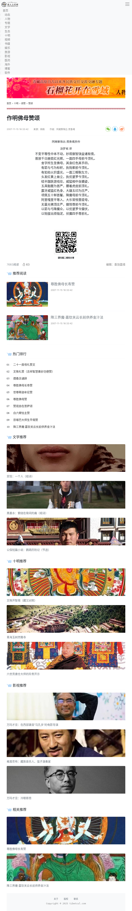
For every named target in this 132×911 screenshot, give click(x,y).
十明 (16, 103)
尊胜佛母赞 (20, 399)
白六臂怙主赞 (21, 413)
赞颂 (30, 103)
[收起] (127, 4)
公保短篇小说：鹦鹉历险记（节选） (29, 550)
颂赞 (23, 103)
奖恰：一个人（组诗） (20, 476)
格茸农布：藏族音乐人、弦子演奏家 (29, 761)
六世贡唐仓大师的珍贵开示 (23, 674)
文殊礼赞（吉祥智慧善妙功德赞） (33, 371)
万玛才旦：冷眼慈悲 (19, 798)
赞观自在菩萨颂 (22, 406)
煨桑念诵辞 (20, 378)
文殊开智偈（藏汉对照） (22, 600)
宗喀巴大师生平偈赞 (25, 420)
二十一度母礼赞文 (24, 364)
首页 (9, 103)
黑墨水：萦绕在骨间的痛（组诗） (27, 513)
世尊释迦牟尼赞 (22, 392)
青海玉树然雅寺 (16, 637)
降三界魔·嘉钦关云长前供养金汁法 (77, 317)
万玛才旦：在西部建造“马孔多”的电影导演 (32, 724)
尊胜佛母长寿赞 (63, 284)
